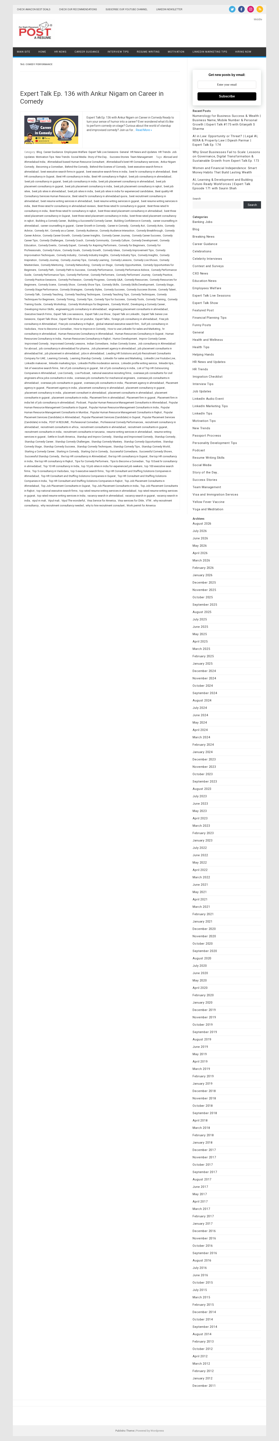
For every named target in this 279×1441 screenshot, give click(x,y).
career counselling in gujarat (57, 225)
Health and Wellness (208, 340)
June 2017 (200, 1187)
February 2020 (203, 995)
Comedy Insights (148, 255)
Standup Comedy (165, 436)
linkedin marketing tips (62, 363)
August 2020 (202, 958)
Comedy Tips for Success (109, 299)
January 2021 (203, 921)
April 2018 (200, 1120)
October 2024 (203, 686)
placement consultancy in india (43, 392)
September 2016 (205, 1253)
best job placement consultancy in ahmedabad (126, 181)
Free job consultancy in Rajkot (76, 323)
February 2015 (203, 1305)
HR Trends (164, 152)
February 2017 (203, 1216)
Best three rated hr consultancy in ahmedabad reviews (64, 206)
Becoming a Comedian (49, 166)
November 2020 (204, 936)
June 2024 (200, 715)
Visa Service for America (101, 500)
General (124, 152)
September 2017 (205, 1172)
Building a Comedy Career (51, 220)
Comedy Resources (136, 279)
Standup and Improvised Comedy (133, 436)
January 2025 (203, 663)
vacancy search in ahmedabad (105, 495)
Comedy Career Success (146, 235)
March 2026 (201, 560)
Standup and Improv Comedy (94, 436)
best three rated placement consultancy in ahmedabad (130, 210)
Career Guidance (87, 51)
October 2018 (203, 1106)
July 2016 (200, 1268)
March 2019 (201, 1069)
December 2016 (204, 1231)
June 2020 (200, 973)
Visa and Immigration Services (215, 494)
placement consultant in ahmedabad (84, 392)
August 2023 (202, 789)
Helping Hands (203, 354)
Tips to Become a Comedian (127, 461)
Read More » (144, 130)
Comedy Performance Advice (132, 269)
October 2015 (203, 1282)
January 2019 (203, 1083)
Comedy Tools (135, 299)
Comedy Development (145, 240)
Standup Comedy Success (59, 446)
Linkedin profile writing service (139, 363)
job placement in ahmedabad (62, 353)
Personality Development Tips (215, 443)
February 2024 (203, 744)
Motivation (176, 51)
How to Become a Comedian (55, 328)
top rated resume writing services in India (61, 495)
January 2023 (203, 840)
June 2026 (200, 538)
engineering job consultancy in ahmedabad (81, 309)
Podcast (81, 402)
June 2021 (200, 885)
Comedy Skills (110, 284)
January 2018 (203, 1142)
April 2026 (200, 553)
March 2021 (201, 907)
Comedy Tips (84, 299)
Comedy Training (156, 299)
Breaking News (203, 236)
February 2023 (203, 833)
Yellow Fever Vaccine (208, 502)
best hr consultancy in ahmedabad (149, 171)
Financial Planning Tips (210, 318)
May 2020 (200, 980)
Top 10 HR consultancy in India (61, 466)
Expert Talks (102, 319)
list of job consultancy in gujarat (79, 368)
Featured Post (203, 310)
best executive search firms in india (106, 171)
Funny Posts (202, 325)
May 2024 (200, 722)
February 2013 (203, 1341)
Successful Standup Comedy (42, 456)
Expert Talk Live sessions (68, 314)
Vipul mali (53, 500)
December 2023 (204, 759)
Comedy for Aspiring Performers (97, 245)
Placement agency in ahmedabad (144, 382)
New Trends (63, 156)
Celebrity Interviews (207, 259)
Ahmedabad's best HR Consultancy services (132, 161)
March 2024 (201, 737)
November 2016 (204, 1238)
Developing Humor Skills (39, 309)
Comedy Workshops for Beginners (88, 304)
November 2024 (204, 678)
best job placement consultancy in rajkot (138, 186)
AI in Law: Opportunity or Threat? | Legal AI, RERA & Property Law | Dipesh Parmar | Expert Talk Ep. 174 (225, 140)
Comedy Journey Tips (73, 260)
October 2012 (203, 1349)
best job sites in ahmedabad (49, 191)
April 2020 (200, 988)
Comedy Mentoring (52, 265)
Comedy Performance (100, 269)
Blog (39, 152)
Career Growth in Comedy (91, 225)
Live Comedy (65, 373)
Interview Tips (118, 51)
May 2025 (200, 634)
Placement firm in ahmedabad (107, 397)
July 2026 (200, 531)
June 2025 (200, 627)
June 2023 (200, 803)
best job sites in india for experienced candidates (124, 191)
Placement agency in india (61, 387)
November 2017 (204, 1157)
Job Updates (202, 391)
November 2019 (204, 1017)
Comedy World (120, 304)
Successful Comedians (123, 451)
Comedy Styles (93, 289)
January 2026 (203, 575)
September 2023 (205, 781)
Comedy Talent (167, 289)
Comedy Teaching (52, 294)
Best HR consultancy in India (73, 176)
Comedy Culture (120, 240)
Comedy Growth (91, 250)
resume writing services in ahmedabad (129, 431)
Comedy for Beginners (131, 245)
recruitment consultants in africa (59, 427)
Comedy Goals (71, 250)
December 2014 (204, 1312)
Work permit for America (141, 505)
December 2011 (204, 1386)
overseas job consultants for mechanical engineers (105, 377)
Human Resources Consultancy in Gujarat (139, 333)
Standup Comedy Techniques (94, 446)
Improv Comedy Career (152, 338)
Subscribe (227, 96)
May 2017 (200, 1194)
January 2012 (203, 1378)
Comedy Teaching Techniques (82, 294)
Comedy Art (41, 230)
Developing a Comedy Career (148, 304)
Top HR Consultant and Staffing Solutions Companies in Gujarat (78, 476)
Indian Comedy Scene (123, 343)
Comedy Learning (98, 260)
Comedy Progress (94, 279)
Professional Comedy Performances (121, 422)
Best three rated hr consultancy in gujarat (121, 206)
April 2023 (200, 818)
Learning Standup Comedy (85, 358)
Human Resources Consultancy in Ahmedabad (85, 333)
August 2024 (202, 700)
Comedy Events (47, 245)
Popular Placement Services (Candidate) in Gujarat (111, 417)
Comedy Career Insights (86, 235)
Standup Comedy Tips (127, 446)
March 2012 (201, 1363)
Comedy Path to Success (70, 269)
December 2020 (204, 929)
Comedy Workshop (54, 304)
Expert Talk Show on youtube (76, 319)
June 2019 (200, 1047)
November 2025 (204, 590)
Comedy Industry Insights (93, 255)
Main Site (23, 51)
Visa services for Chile (131, 500)
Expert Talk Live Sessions (103, 152)
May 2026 (200, 546)
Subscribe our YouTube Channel (126, 9)
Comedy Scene (47, 284)
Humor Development (125, 338)
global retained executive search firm (117, 323)
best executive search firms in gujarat (62, 171)
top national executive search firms (57, 490)
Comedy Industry (66, 255)
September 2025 (205, 604)
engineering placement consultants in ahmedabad (138, 309)
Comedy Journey (49, 260)
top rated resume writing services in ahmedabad (107, 490)
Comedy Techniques (143, 294)
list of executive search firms (41, 368)
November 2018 (204, 1098)
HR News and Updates (143, 152)
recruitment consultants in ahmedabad (103, 427)
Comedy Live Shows (145, 260)
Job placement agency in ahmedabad (113, 348)
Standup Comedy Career (39, 441)
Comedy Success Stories (141, 289)
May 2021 (200, 892)
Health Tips (201, 347)
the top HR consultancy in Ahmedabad (83, 456)
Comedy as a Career (62, 230)
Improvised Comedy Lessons (67, 343)
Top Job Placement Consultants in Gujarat (65, 485)
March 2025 (201, 649)
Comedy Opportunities (128, 265)
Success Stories (119, 156)
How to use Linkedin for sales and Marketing (134, 328)
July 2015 (200, 1290)
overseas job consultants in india (103, 382)
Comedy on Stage (102, 265)
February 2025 (203, 656)
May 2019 (200, 1054)
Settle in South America (61, 436)
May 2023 (200, 811)
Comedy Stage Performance (41, 289)
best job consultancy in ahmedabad (150, 176)
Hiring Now (243, 51)
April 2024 (200, 730)
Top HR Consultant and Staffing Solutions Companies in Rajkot (86, 480)
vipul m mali (39, 500)
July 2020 (200, 966)
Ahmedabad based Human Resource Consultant (75, 161)
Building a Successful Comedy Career (90, 220)
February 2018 (203, 1135)
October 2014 (203, 1319)
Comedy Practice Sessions (40, 279)
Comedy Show (66, 284)
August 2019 (202, 1039)
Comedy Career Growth (56, 235)
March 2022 (201, 877)
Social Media (78, 156)
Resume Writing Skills (209, 458)
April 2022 (200, 870)
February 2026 (203, 568)
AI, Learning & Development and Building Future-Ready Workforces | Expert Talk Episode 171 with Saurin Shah (223, 184)
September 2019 (205, 1032)
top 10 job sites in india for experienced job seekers (111, 466)
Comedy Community (97, 240)
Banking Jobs (203, 222)
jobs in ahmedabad (92, 353)
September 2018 (205, 1113)
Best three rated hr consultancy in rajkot (73, 210)
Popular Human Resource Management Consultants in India (124, 407)
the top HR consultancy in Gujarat (127, 456)
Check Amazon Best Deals (33, 9)
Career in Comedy (118, 225)
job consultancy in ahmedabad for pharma (64, 348)
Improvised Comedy (36, 343)
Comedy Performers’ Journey (133, 274)
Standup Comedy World (156, 446)
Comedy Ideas (111, 250)
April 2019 (200, 1061)
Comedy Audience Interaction (117, 230)
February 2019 (203, 1076)
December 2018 (204, 1091)
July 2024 (200, 708)
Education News (205, 281)
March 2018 (201, 1128)
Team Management (141, 156)
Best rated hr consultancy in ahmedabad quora (99, 196)
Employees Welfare (75, 152)
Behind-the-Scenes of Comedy (108, 166)
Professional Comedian (84, 422)
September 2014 (205, 1327)
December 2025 (204, 582)
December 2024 (204, 671)
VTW (148, 500)
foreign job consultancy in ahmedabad (134, 319)
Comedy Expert (67, 245)
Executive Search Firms (38, 314)
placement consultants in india (70, 397)
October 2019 (203, 1025)
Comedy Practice (162, 274)
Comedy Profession (69, 279)
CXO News (200, 273)
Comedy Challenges (51, 240)
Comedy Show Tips (88, 284)
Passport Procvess (207, 435)
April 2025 (200, 641)
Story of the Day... (98, 156)
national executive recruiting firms (111, 373)
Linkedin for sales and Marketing (122, 358)
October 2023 (203, 774)
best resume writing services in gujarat (116, 201)
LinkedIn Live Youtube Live (159, 358)
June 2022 (200, 855)
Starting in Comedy (68, 451)
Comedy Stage (164, 284)
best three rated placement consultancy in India (100, 215)
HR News (60, 51)
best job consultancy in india (80, 181)
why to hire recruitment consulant (105, 505)
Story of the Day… (206, 472)
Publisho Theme (124, 1430)
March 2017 (201, 1209)
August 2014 (202, 1334)
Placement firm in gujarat (141, 397)
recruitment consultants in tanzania (84, 431)
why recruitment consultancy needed (62, 505)
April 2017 (200, 1201)
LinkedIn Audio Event (208, 399)
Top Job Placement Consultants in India (115, 485)
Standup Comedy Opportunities (142, 441)
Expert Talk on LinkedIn (126, 314)
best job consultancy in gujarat (43, 181)
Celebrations (202, 251)
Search (197, 198)
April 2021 (200, 899)
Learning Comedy (57, 358)
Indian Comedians (97, 343)
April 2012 (200, 1356)
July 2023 (200, 796)
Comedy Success (114, 289)
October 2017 (203, 1165)
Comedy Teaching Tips (115, 294)
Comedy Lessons (121, 260)
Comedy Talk (32, 294)
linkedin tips (166, 363)
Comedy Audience (87, 230)
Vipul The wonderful (73, 500)
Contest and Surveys (208, 266)
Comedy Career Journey (116, 235)
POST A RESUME (59, 422)
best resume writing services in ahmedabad (66, 201)
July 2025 (200, 619)
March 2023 (201, 826)
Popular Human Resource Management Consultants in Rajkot (126, 412)
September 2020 (205, 951)
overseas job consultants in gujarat (61, 382)
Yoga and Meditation (208, 509)
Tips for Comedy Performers (91, 461)
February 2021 (203, 914)
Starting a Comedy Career (40, 451)
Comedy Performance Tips (49, 274)
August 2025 (202, 612)
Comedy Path (46, 269)
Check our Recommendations (78, 9)
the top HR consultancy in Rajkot (54, 461)
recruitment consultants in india (43, 431)
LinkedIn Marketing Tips (210, 51)
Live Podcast (82, 373)
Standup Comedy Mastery (107, 441)
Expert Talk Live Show (97, 314)
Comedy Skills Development (137, 284)
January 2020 (203, 1002)
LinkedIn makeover (36, 363)
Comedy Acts (155, 225)
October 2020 (203, 943)
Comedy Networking (77, 265)
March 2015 (201, 1297)
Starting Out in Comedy (94, 451)
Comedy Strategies (71, 289)
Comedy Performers (102, 274)
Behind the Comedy (76, 166)
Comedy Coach (74, 240)
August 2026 (202, 523)
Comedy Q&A (115, 279)
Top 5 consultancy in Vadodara (50, 471)
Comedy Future (51, 250)
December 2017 (204, 1150)
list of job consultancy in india (117, 368)
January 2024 (203, 752)
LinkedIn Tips (202, 413)
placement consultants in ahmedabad (130, 392)
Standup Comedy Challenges (72, 441)
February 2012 (203, 1371)
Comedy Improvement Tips (138, 250)
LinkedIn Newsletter (169, 9)
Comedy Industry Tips (123, 255)
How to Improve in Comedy (90, 328)
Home (42, 51)
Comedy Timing (65, 299)
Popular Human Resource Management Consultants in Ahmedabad (127, 402)
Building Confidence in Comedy (132, 220)
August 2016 (202, 1260)
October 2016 (203, 1246)
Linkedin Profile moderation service (98, 363)
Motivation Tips (45, 156)
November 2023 (204, 767)
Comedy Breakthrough (149, 230)
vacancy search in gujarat (140, 495)
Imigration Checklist (207, 376)
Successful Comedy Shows (155, 451)
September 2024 (205, 693)
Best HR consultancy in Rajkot (109, 176)
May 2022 (200, 862)
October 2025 (203, 597)
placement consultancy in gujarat (145, 387)
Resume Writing (148, 51)
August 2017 (202, 1179)
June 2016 (200, 1275)
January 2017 (203, 1223)
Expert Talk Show (47, 319)
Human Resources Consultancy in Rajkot (87, 338)
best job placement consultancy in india (88, 186)
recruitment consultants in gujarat (147, 427)
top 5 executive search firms (87, 471)
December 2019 (204, 1010)
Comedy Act (137, 225)
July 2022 (200, 848)
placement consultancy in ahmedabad (101, 387)
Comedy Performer (78, 274)
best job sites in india (80, 191)
